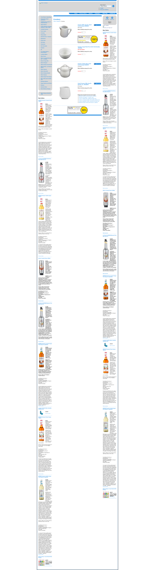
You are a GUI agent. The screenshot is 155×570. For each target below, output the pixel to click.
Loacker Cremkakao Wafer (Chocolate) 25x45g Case (89, 99)
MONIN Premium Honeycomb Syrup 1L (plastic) (88, 102)
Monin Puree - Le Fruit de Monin (46, 67)
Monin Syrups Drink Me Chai (46, 94)
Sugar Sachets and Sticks (46, 83)
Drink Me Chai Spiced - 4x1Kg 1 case (86, 97)
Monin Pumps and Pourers (46, 64)
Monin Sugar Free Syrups (46, 76)
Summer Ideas (44, 86)
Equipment (43, 38)
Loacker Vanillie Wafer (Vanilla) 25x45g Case (87, 98)
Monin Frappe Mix (44, 60)
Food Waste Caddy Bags (46, 17)
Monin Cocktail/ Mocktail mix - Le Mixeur (46, 59)
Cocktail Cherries (44, 29)
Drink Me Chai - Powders (46, 36)
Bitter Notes (43, 56)
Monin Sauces (44, 69)
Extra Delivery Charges (45, 88)
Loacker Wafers (44, 54)
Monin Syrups (44, 74)
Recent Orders (104, 9)
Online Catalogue (56, 21)
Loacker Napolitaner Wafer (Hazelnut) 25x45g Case (89, 101)
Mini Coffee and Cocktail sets (46, 79)
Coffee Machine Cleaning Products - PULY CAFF (46, 27)
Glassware (43, 44)
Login (101, 8)
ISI (41, 49)
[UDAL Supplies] (103, 26)
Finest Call (43, 40)
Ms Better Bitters (44, 81)
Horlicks (42, 47)
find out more (40, 156)
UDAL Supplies (106, 25)
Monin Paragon (44, 62)
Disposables (43, 34)
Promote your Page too (107, 27)
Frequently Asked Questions (44, 19)
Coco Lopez (43, 31)
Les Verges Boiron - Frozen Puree (45, 52)
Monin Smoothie (44, 71)
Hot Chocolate (44, 45)
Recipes (42, 85)
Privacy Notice (83, 13)
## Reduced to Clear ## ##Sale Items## (46, 22)
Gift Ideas (43, 42)
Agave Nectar (43, 24)
